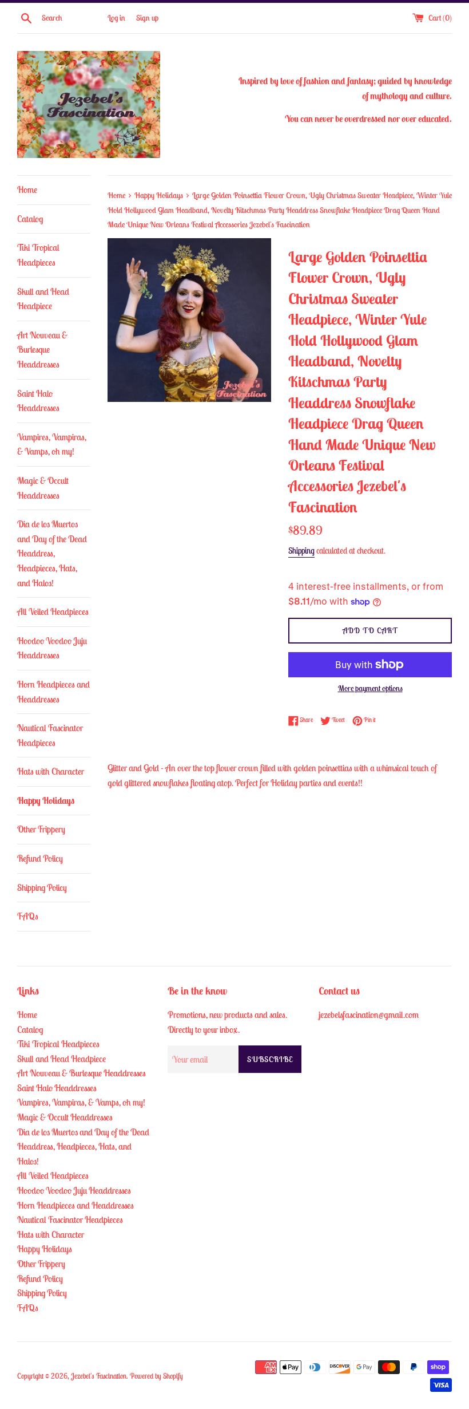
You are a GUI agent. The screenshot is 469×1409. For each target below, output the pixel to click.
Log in (116, 18)
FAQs (27, 916)
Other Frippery (41, 829)
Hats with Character (50, 771)
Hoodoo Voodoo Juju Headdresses (52, 648)
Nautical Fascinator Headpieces (50, 735)
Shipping (301, 550)
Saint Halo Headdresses (38, 401)
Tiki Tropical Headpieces (38, 255)
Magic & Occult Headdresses (43, 488)
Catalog (30, 218)
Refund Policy (40, 858)
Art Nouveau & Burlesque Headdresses (42, 349)
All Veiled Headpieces (53, 611)
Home (27, 189)
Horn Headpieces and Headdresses (53, 691)
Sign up (147, 18)
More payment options (370, 688)
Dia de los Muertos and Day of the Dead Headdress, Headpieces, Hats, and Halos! (52, 553)
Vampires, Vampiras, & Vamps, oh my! (51, 444)
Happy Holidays (45, 800)
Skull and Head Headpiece (43, 299)
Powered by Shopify (156, 1376)
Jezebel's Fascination (98, 1376)
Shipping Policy (42, 887)
